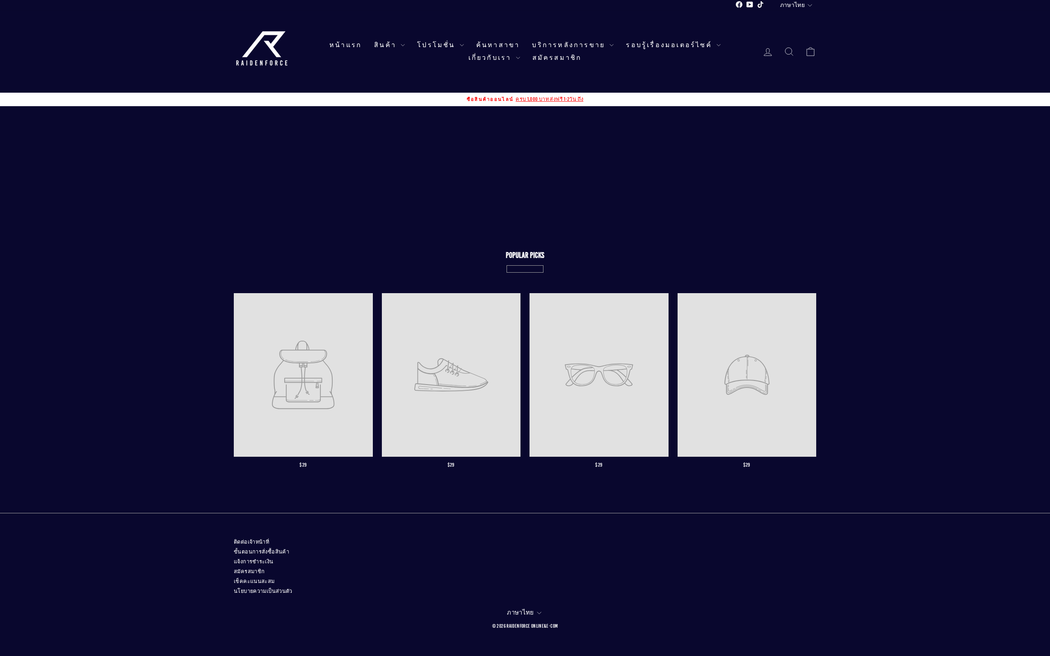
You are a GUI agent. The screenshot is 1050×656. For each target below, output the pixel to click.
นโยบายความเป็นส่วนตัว (263, 591)
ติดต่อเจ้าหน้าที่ (251, 542)
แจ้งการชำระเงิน (254, 562)
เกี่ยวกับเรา (491, 57)
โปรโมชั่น (437, 45)
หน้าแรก (345, 45)
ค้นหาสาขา (498, 45)
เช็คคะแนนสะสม (254, 581)
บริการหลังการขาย (569, 45)
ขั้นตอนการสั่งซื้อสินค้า (261, 552)
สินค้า (386, 45)
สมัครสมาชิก (557, 57)
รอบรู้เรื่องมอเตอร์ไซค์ (670, 45)
